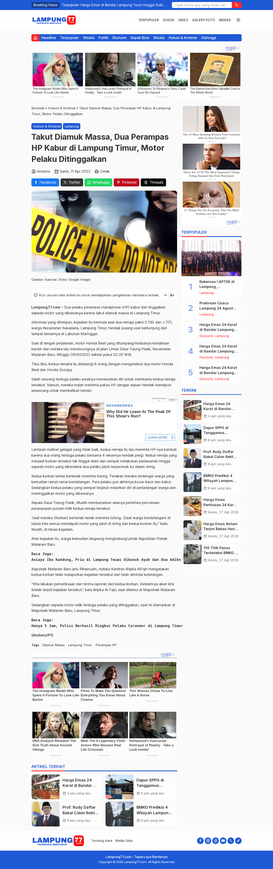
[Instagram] (208, 840)
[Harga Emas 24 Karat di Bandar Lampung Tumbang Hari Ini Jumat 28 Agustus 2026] (46, 786)
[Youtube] (223, 840)
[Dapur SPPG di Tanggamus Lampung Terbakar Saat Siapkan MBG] (120, 786)
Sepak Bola (140, 38)
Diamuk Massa (53, 645)
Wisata (88, 38)
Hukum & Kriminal (183, 38)
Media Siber (124, 841)
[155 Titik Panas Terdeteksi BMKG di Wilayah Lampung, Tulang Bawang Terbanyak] (192, 554)
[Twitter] (230, 840)
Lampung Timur (80, 645)
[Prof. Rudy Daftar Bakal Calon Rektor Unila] (46, 814)
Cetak (105, 171)
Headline (48, 38)
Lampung (72, 126)
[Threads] (215, 840)
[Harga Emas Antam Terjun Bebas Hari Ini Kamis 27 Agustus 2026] (192, 530)
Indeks (225, 20)
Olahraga (208, 38)
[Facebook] (200, 840)
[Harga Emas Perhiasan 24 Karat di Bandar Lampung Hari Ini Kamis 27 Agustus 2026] (192, 506)
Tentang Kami (101, 841)
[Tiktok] (238, 840)
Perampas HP (106, 645)
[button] (237, 5)
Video (183, 20)
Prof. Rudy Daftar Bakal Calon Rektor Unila (81, 813)
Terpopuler (148, 20)
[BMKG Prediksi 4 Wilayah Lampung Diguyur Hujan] (120, 814)
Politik (103, 38)
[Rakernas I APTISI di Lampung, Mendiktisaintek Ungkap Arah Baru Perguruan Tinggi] (211, 258)
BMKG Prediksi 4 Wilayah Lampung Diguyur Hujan (153, 813)
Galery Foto (203, 20)
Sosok (168, 20)
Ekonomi (119, 38)
